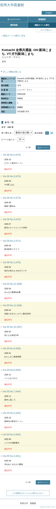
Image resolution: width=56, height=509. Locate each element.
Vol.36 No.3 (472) (12, 219)
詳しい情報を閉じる (12, 72)
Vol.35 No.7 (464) (12, 391)
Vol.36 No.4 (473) (12, 198)
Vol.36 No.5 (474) (12, 176)
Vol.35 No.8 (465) (12, 370)
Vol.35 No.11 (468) (12, 305)
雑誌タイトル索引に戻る (14, 35)
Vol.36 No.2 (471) (12, 241)
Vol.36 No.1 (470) (12, 262)
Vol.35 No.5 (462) (12, 434)
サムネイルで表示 (52, 133)
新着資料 (42, 19)
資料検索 (14, 25)
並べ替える (6, 133)
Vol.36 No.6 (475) (12, 155)
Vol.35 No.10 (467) (12, 327)
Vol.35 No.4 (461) (12, 456)
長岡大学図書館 (12, 5)
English (49, 13)
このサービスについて (47, 507)
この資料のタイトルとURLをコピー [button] (28, 493)
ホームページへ (14, 19)
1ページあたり (8, 139)
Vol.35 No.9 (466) (12, 348)
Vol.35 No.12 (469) (12, 284)
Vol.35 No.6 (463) (12, 413)
